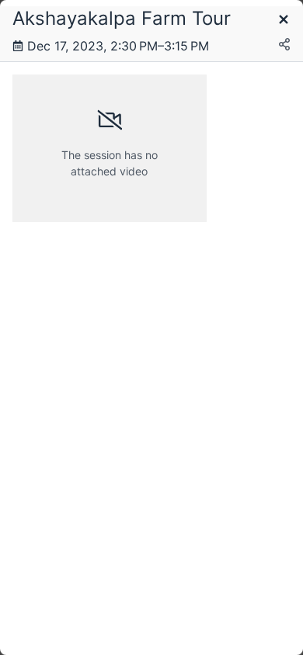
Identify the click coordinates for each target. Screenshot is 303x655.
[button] (284, 20)
